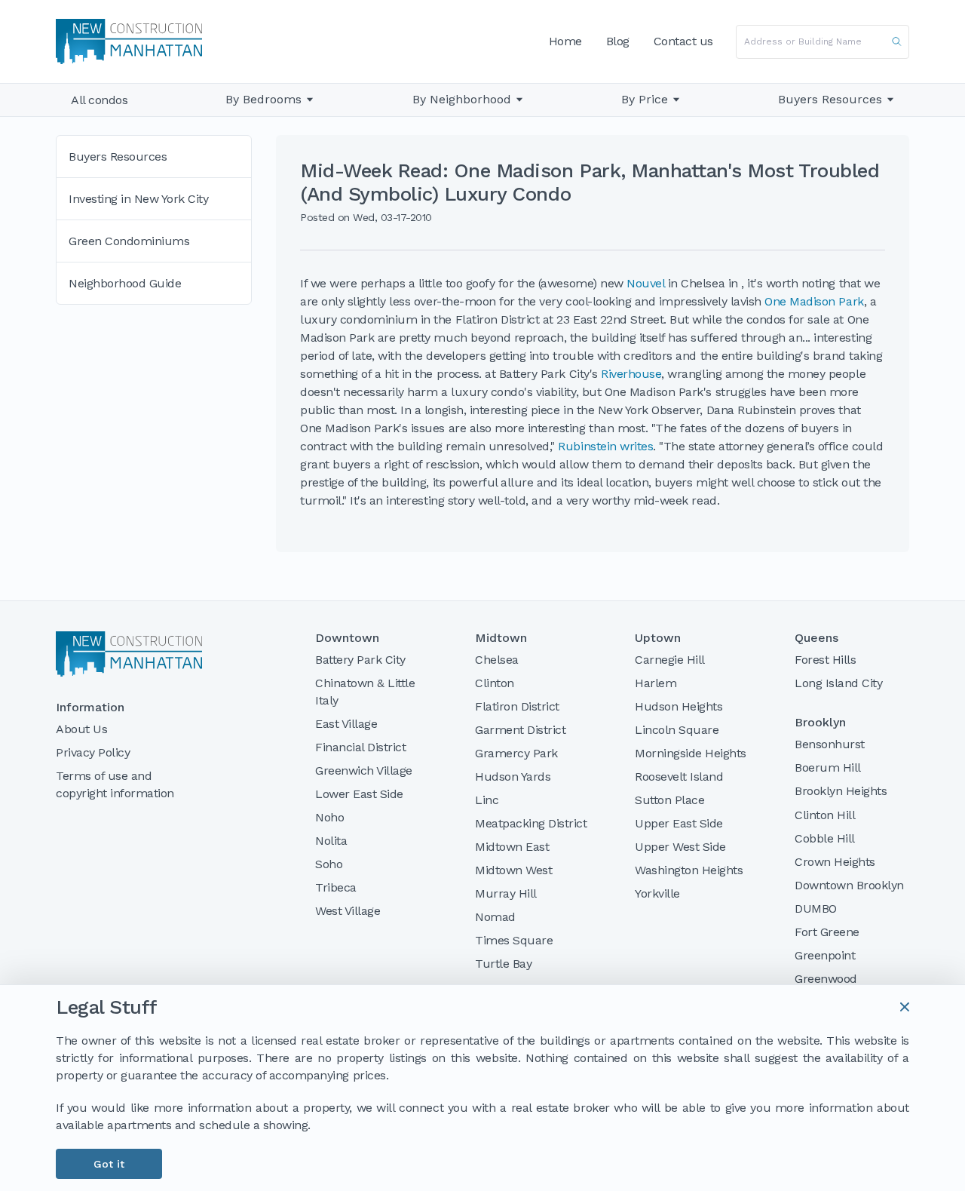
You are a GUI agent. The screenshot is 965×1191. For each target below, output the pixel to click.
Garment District (520, 730)
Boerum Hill (828, 767)
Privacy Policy (93, 752)
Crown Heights (835, 862)
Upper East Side (679, 823)
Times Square (514, 940)
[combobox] (822, 42)
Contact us (683, 41)
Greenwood (826, 979)
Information (90, 707)
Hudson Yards (512, 776)
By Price (644, 99)
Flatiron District (517, 706)
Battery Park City (360, 659)
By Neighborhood (461, 99)
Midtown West (513, 870)
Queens (816, 638)
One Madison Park (813, 301)
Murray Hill (506, 893)
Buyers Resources (830, 99)
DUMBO (816, 908)
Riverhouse (631, 374)
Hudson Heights (678, 706)
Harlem (655, 683)
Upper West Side (680, 847)
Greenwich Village (363, 770)
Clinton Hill (825, 815)
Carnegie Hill (670, 659)
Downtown (347, 638)
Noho (329, 817)
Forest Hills (825, 659)
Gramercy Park (516, 753)
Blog (618, 41)
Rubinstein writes (605, 446)
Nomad (495, 917)
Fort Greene (827, 932)
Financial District (360, 747)
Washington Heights (689, 870)
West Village (347, 911)
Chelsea (497, 659)
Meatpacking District (531, 823)
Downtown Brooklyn (849, 885)
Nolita (331, 840)
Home (565, 41)
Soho (328, 864)
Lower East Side (359, 794)
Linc (486, 800)
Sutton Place (669, 800)
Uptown (658, 638)
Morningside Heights (690, 753)
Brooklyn (820, 722)
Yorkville (657, 893)
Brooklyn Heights (841, 791)
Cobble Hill (825, 838)
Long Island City (838, 683)
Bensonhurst (830, 744)
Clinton (494, 683)
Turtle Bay (503, 963)
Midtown (501, 638)
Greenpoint (825, 955)
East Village (346, 724)
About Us (81, 729)
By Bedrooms (263, 99)
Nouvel (645, 283)
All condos (99, 100)
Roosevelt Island (679, 776)
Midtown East (512, 847)
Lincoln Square (676, 730)
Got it (108, 1164)
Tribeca (336, 887)
